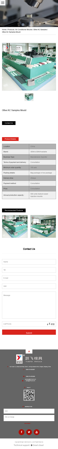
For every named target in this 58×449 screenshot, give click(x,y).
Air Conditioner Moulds (23, 30)
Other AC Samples (40, 30)
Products (11, 30)
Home (4, 30)
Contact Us (9, 123)
